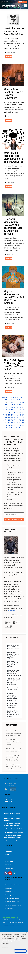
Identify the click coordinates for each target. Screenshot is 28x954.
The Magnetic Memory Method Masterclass (12, 814)
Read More (11, 610)
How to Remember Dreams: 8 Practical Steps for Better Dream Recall (13, 733)
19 (9, 402)
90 (6, 425)
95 (20, 425)
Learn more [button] (5, 947)
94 (17, 425)
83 (9, 423)
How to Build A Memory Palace (13, 884)
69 (14, 417)
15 (20, 400)
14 (17, 400)
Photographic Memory (11, 895)
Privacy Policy (9, 861)
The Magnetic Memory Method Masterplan (12, 819)
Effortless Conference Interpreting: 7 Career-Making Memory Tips (12, 696)
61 (14, 415)
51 (9, 412)
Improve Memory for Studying (13, 898)
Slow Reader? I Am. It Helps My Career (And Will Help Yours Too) (12, 758)
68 (12, 417)
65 (3, 417)
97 (6, 428)
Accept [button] (20, 951)
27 (9, 405)
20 (12, 402)
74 (6, 420)
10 (6, 400)
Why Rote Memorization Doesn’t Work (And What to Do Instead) (14, 297)
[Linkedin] (14, 873)
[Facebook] (6, 873)
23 (20, 402)
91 (9, 425)
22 (17, 402)
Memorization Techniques (12, 901)
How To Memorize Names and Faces (13, 832)
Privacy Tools (9, 864)
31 (20, 405)
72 (23, 417)
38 (17, 407)
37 (14, 407)
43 (9, 410)
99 (12, 428)
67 (9, 417)
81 (3, 423)
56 (23, 412)
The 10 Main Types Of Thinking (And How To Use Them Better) (14, 365)
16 (22, 400)
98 (9, 428)
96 (23, 425)
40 (23, 407)
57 (3, 415)
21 (15, 402)
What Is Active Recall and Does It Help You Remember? (13, 93)
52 (12, 412)
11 (8, 400)
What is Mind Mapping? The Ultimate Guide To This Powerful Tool (14, 157)
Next (19, 428)
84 (12, 423)
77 (14, 420)
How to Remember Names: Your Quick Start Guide (14, 31)
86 (17, 423)
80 (23, 420)
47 (20, 410)
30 (17, 405)
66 (6, 417)
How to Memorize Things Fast (13, 905)
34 (6, 407)
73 (3, 420)
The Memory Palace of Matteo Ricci (13, 689)
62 (17, 415)
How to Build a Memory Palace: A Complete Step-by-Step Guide (13, 655)
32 (23, 405)
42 (6, 410)
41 (3, 410)
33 (3, 407)
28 (12, 405)
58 (6, 415)
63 (20, 415)
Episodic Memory (9, 891)
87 (20, 423)
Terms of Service (9, 868)
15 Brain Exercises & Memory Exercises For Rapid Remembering (13, 681)
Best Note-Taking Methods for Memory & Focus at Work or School (13, 713)
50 (6, 412)
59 (9, 415)
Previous (5, 397)
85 (14, 423)
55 (20, 412)
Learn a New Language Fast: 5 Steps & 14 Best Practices (12, 663)
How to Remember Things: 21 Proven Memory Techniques (13, 647)
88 (23, 423)
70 (17, 417)
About (5, 932)
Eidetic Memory (9, 888)
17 (3, 402)
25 (3, 405)
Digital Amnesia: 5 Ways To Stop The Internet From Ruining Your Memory (14, 672)
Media (7, 854)
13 (14, 400)
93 (14, 425)
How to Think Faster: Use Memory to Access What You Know (13, 742)
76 (12, 420)
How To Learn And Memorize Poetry (13, 829)
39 (20, 407)
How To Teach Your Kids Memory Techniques (13, 705)
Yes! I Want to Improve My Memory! (14, 519)
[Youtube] (10, 873)
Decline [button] (7, 951)
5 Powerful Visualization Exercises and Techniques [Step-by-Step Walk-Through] (13, 226)
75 (9, 420)
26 (6, 405)
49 (3, 412)
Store (6, 858)
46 (17, 410)
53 (14, 412)
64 (23, 415)
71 (20, 417)
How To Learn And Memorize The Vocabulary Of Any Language (12, 824)
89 (3, 425)
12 (11, 400)
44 (12, 410)
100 (15, 428)
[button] (25, 5)
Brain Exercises (9, 908)
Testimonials (8, 851)
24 (23, 402)
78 (17, 420)
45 (14, 410)
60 (12, 415)
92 (12, 425)
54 (17, 412)
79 (20, 420)
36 (12, 407)
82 (6, 423)
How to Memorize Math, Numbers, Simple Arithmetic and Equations (13, 836)
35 (9, 407)
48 (23, 410)
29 (14, 405)
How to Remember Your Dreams (12, 841)
